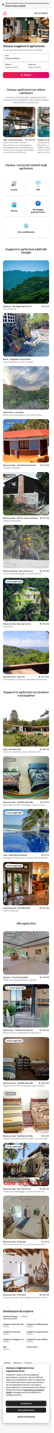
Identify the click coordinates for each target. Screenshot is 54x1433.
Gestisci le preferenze (26, 1416)
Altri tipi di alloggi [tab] (10, 1316)
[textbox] (14, 67)
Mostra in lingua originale (15, 6)
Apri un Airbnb (41, 13)
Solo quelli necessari (26, 1410)
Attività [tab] (24, 1316)
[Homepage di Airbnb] (5, 13)
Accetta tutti (26, 1403)
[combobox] (26, 58)
